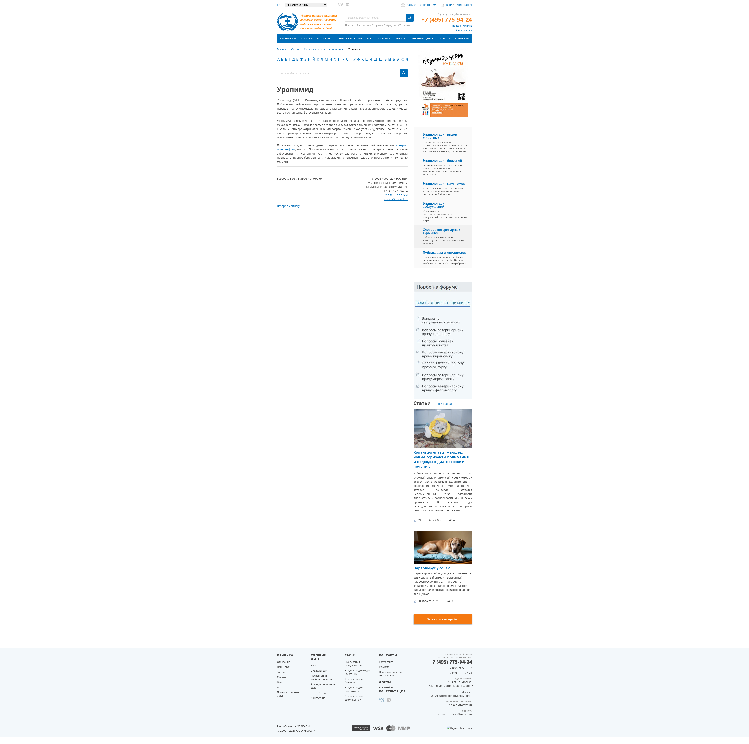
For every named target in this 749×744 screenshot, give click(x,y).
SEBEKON (303, 726)
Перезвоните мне (461, 25)
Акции (281, 672)
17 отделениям (363, 25)
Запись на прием (396, 195)
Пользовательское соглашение (390, 673)
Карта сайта (386, 662)
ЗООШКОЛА (318, 693)
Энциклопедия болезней (442, 160)
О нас (444, 38)
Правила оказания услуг (288, 693)
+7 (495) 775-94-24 (446, 19)
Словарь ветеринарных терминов (441, 231)
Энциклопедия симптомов (444, 183)
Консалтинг (318, 698)
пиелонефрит (286, 149)
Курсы (315, 665)
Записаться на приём (421, 5)
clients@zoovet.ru (396, 199)
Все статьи (444, 404)
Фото (280, 687)
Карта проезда (463, 30)
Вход (449, 5)
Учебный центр (422, 38)
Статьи (383, 38)
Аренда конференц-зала (323, 685)
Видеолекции (319, 670)
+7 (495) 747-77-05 (460, 672)
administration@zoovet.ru (455, 714)
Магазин (323, 38)
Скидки (281, 677)
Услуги (305, 38)
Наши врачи (284, 667)
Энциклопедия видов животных (440, 136)
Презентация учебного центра (321, 677)
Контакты (462, 38)
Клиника (286, 38)
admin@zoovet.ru (460, 705)
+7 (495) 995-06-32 (460, 668)
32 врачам (377, 25)
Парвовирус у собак (432, 568)
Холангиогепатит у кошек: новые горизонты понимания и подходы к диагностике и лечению (441, 459)
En (278, 5)
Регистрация (463, 5)
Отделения (283, 662)
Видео (280, 682)
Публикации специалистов (444, 252)
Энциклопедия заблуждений (434, 205)
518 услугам (390, 25)
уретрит (401, 145)
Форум (400, 38)
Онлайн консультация (354, 38)
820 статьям (404, 25)
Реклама (384, 667)
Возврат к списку (288, 206)
